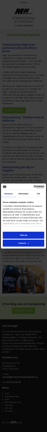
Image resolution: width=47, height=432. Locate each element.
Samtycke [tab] (8, 193)
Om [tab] (38, 193)
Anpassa (22, 243)
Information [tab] (23, 193)
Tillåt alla (23, 235)
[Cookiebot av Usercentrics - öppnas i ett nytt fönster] (33, 186)
